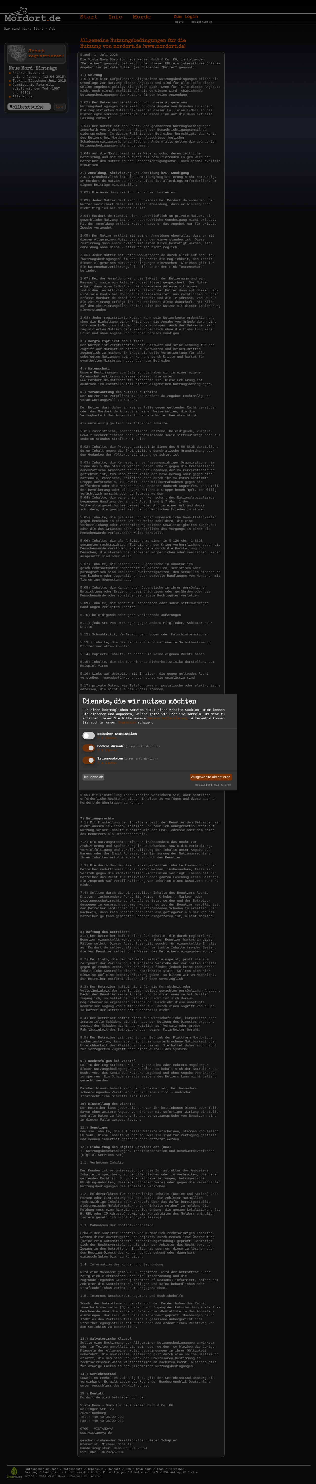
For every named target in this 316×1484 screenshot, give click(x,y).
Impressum (127, 722)
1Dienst (107, 738)
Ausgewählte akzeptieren (210, 777)
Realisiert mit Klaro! (213, 784)
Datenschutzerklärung (167, 718)
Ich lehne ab (93, 777)
